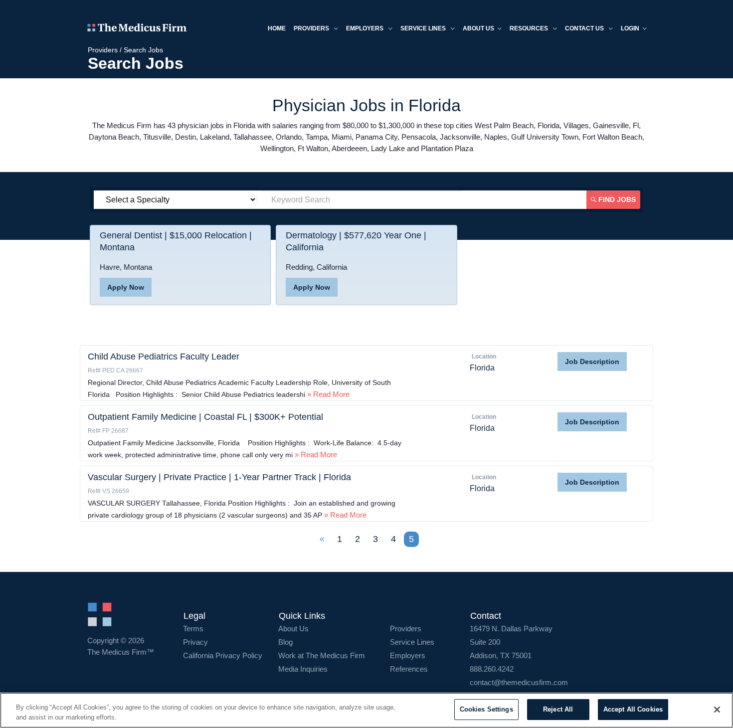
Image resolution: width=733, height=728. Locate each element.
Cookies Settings (486, 709)
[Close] (717, 710)
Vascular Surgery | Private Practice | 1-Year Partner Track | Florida (219, 477)
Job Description (592, 361)
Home (277, 28)
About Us (293, 628)
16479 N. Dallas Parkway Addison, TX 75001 (511, 642)
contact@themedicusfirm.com (519, 682)
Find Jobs (616, 199)
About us (478, 28)
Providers (312, 28)
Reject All (558, 709)
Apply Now (125, 287)
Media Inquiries (303, 669)
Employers (365, 28)
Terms (193, 628)
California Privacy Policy (222, 655)
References (409, 669)
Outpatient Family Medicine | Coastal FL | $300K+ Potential (205, 417)
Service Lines (423, 28)
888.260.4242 (492, 669)
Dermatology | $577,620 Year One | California (356, 241)
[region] (366, 710)
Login (630, 28)
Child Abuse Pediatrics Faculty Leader (163, 357)
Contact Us (585, 28)
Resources (530, 28)
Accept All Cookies (633, 709)
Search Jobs (143, 50)
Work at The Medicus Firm (321, 655)
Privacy (195, 642)
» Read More (327, 394)
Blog (285, 642)
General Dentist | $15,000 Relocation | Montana (176, 241)
